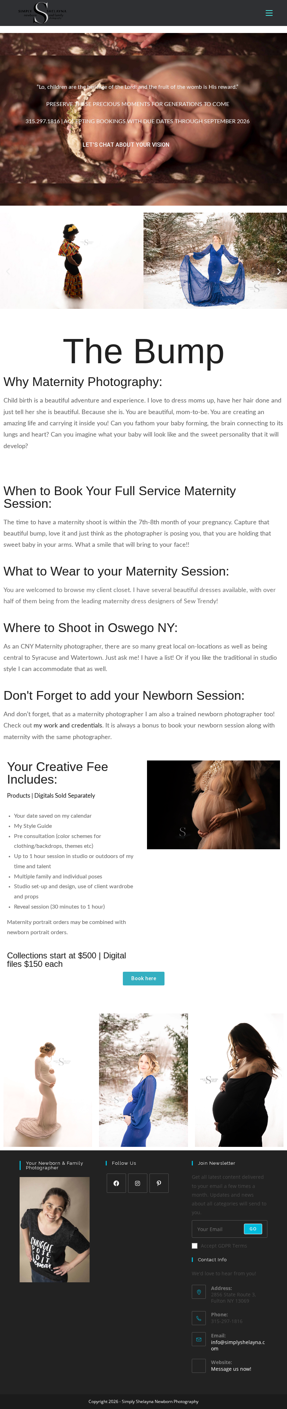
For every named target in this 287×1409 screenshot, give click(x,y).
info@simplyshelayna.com (238, 1345)
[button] (8, 271)
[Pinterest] (159, 1183)
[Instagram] (137, 1183)
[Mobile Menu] (269, 13)
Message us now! (231, 1368)
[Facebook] (116, 1183)
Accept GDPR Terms (224, 1245)
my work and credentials (68, 726)
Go (253, 1229)
